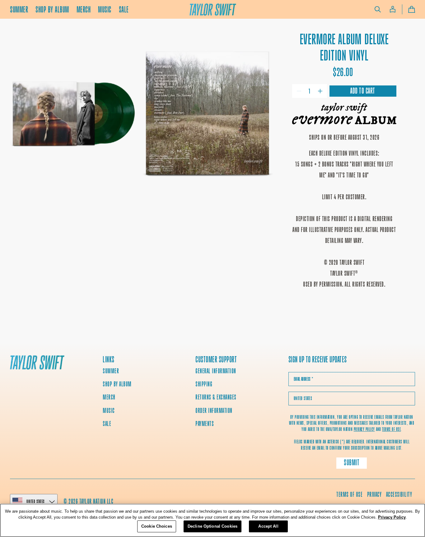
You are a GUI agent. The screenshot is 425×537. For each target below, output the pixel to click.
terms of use (391, 429)
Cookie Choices (156, 526)
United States (35, 501)
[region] (212, 520)
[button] (378, 9)
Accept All (268, 526)
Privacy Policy (392, 517)
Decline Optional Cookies (212, 526)
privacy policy (364, 429)
